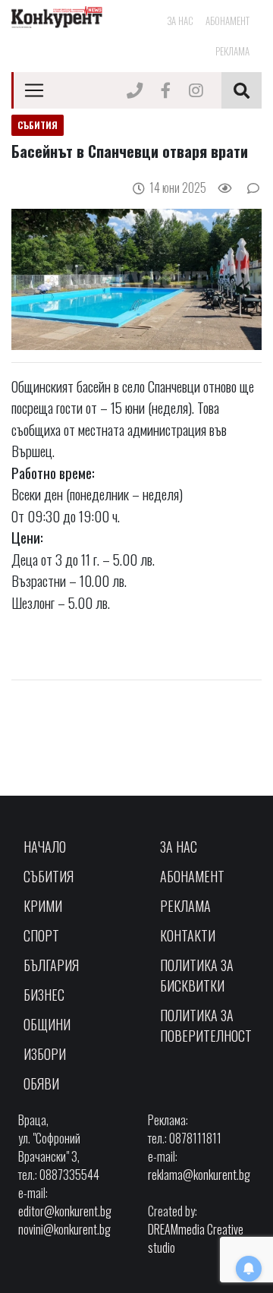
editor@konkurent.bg (64, 1211)
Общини (47, 1024)
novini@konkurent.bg (64, 1229)
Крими (43, 906)
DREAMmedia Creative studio (195, 1238)
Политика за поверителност (206, 1025)
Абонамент (227, 20)
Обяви (41, 1083)
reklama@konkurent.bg (199, 1174)
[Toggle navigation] (34, 90)
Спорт (41, 935)
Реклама (232, 50)
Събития (49, 876)
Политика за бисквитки (197, 975)
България (51, 965)
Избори (45, 1054)
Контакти (187, 935)
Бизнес (44, 994)
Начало (45, 846)
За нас (180, 20)
